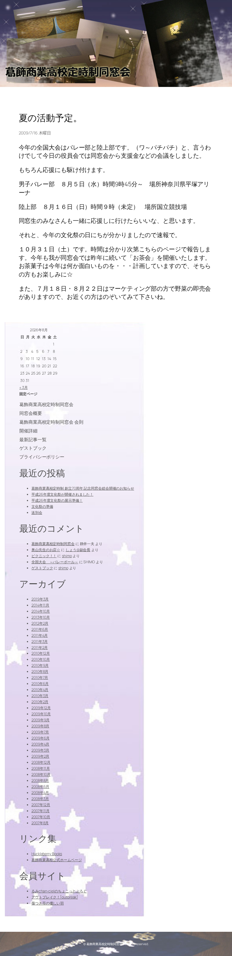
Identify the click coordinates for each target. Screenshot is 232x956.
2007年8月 (40, 822)
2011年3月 (39, 641)
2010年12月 (40, 653)
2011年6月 (39, 629)
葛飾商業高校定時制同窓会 (53, 543)
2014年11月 (40, 605)
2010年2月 (39, 701)
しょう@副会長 (78, 549)
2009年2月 (40, 756)
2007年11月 (40, 810)
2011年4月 (39, 635)
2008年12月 (40, 762)
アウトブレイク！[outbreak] (54, 897)
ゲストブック (42, 568)
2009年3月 (40, 750)
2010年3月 (39, 695)
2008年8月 (40, 780)
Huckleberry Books (46, 853)
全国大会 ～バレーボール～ (54, 561)
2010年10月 (40, 659)
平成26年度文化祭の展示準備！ (57, 500)
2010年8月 (39, 671)
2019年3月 (40, 599)
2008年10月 (40, 774)
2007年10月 (40, 816)
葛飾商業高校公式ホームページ (56, 859)
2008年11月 (40, 768)
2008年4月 (40, 792)
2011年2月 (39, 647)
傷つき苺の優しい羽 (47, 903)
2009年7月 (40, 732)
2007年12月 (40, 804)
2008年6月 (40, 786)
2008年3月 (40, 798)
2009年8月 (40, 726)
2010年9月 (40, 665)
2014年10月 (40, 611)
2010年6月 (40, 683)
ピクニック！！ (43, 555)
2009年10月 (41, 713)
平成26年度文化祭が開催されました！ (62, 494)
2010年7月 (39, 677)
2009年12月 (41, 707)
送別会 (36, 512)
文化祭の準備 (42, 506)
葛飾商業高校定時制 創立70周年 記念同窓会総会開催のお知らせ (82, 488)
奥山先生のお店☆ (45, 549)
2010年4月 (39, 689)
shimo (67, 555)
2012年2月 (39, 623)
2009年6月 (40, 738)
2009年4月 (40, 744)
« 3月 (23, 387)
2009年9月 (40, 720)
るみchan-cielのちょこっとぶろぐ (59, 891)
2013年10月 (40, 617)
